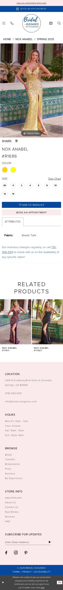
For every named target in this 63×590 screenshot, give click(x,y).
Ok (59, 582)
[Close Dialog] (3, 582)
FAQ (7, 521)
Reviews (10, 516)
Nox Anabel (24, 39)
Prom (8, 468)
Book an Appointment (31, 212)
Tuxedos (10, 459)
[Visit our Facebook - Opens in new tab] (6, 553)
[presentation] (15, 322)
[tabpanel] (31, 90)
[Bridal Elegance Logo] (31, 23)
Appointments (13, 497)
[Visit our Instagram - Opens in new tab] (16, 553)
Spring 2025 (45, 39)
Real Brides (12, 512)
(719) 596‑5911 (13, 393)
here (42, 587)
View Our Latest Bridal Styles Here (31, 3)
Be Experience (14, 478)
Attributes (13, 222)
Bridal (8, 454)
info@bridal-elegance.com (21, 401)
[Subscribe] (49, 542)
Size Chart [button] (54, 179)
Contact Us (11, 507)
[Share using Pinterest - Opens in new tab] (16, 141)
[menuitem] (12, 23)
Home (7, 39)
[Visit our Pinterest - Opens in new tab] (25, 553)
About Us (10, 502)
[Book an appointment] (51, 23)
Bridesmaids (12, 464)
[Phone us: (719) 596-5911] (12, 23)
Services (10, 473)
